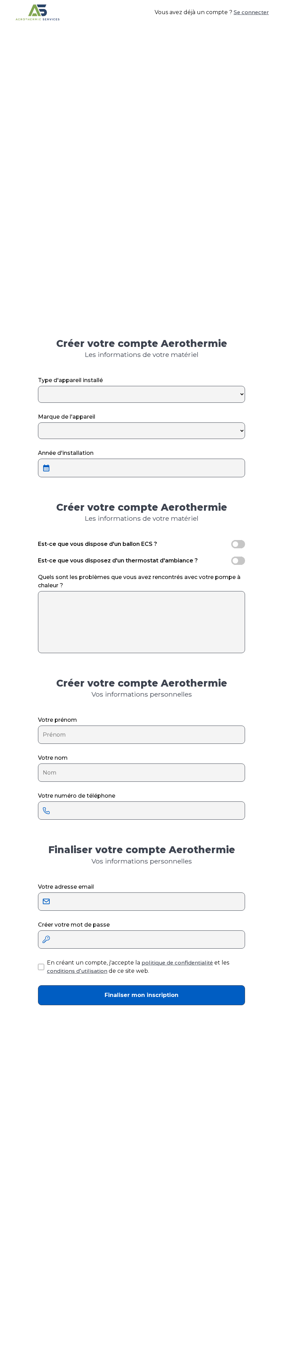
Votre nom (53, 758)
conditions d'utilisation (77, 971)
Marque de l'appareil (66, 416)
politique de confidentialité (177, 962)
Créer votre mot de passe (74, 924)
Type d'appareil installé (70, 380)
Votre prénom (57, 720)
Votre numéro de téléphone (76, 795)
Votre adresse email (66, 886)
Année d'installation (66, 453)
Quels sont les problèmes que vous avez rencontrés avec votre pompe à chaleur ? (139, 581)
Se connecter (251, 12)
